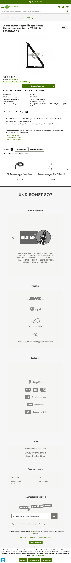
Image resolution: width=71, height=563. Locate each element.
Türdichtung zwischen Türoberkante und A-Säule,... (19, 175)
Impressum (32, 537)
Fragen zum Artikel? (13, 135)
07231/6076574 (35, 453)
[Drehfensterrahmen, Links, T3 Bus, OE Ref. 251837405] (51, 165)
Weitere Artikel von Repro (14, 137)
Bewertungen (21, 112)
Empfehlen (41, 90)
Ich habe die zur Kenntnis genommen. (33, 524)
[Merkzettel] (59, 6)
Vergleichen (8, 90)
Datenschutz (23, 537)
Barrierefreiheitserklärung (45, 537)
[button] (3, 560)
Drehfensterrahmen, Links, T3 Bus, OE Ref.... (51, 175)
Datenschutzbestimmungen (30, 524)
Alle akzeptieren (34, 560)
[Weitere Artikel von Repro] (65, 27)
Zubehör (8, 149)
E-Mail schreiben (35, 456)
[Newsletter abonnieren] (53, 516)
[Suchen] (67, 11)
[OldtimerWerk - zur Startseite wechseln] (12, 7)
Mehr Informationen (38, 555)
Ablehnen (23, 560)
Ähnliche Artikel (21, 149)
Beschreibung (8, 112)
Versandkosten (34, 531)
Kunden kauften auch (36, 149)
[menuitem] (2, 7)
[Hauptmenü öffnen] (2, 7)
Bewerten (30, 90)
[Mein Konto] (63, 6)
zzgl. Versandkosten (13, 79)
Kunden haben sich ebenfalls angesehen (16, 154)
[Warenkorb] (67, 6)
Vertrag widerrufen (35, 542)
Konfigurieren (46, 560)
